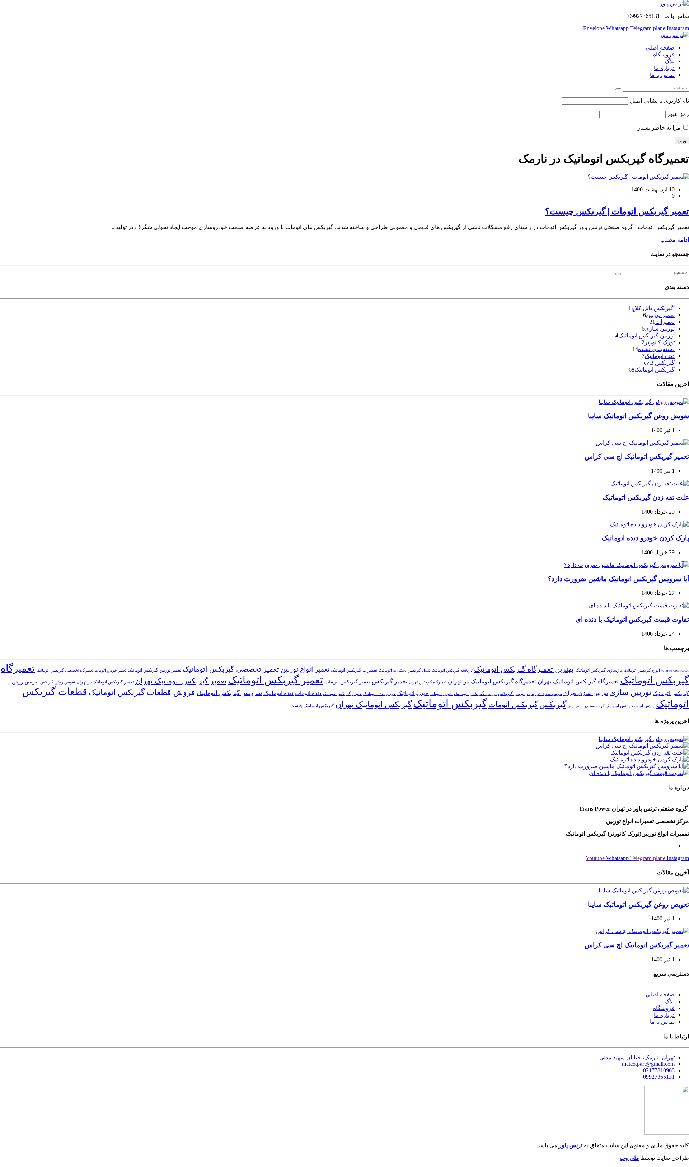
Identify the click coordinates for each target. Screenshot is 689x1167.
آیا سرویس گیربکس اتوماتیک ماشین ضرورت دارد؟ (618, 579)
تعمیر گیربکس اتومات (347, 682)
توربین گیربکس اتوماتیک (646, 335)
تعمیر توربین (660, 315)
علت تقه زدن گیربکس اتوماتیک (645, 497)
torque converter (675, 670)
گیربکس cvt (659, 363)
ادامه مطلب (674, 240)
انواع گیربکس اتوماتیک (641, 670)
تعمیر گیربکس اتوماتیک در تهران (105, 682)
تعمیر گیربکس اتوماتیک (275, 680)
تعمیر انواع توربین (305, 669)
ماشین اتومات (643, 706)
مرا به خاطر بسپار (659, 128)
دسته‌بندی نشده (656, 349)
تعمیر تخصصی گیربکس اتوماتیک (231, 669)
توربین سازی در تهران (544, 694)
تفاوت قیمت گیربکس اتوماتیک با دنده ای (632, 619)
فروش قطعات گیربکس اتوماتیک (142, 692)
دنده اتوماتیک (660, 356)
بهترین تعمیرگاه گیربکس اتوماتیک (524, 669)
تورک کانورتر (660, 342)
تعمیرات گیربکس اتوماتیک (354, 670)
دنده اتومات (308, 693)
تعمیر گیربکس (389, 681)
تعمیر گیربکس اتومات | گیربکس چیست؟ (617, 211)
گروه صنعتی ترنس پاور (586, 706)
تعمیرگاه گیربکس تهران (427, 682)
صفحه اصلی (660, 48)
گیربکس (552, 704)
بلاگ (670, 61)
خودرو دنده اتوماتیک (379, 694)
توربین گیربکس (511, 693)
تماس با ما (662, 75)
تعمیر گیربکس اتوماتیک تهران (180, 681)
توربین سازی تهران (585, 693)
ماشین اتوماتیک (618, 706)
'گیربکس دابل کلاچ (653, 308)
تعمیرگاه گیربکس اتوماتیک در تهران (492, 681)
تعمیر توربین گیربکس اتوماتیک (154, 670)
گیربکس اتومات (513, 704)
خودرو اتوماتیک (413, 693)
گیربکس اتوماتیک (654, 370)
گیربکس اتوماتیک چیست (312, 705)
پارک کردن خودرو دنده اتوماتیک (645, 538)
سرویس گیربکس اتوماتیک (229, 693)
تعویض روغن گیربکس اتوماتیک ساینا (638, 416)
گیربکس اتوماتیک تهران (374, 704)
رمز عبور (678, 114)
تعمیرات (665, 322)
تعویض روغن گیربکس (57, 682)
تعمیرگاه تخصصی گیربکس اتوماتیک (64, 670)
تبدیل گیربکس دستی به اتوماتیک (404, 670)
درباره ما (664, 68)
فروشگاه (664, 54)
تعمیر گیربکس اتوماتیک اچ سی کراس (637, 456)
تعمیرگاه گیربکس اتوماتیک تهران (578, 681)
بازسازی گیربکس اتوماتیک (598, 670)
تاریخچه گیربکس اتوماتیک (452, 670)
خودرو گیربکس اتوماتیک (342, 694)
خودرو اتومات (441, 694)
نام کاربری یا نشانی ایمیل (659, 101)
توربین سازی (660, 329)
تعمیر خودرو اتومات (110, 670)
